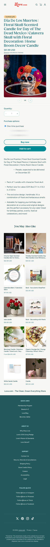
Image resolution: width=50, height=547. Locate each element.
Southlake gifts (10, 17)
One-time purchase (15, 126)
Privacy (29, 530)
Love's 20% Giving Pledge (25, 434)
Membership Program (25, 405)
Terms (35, 530)
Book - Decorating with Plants (36, 319)
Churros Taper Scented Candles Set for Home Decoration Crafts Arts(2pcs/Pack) (11, 257)
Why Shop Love (25, 431)
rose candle (8, 319)
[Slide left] (20, 100)
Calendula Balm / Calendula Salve (13, 289)
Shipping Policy (25, 464)
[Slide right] (30, 100)
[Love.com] (21, 4)
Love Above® (25, 442)
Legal (25, 479)
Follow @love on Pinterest (25, 496)
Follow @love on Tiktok (25, 500)
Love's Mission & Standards (25, 438)
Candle (28, 381)
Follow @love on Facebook (25, 504)
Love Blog (25, 413)
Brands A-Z (25, 409)
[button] (5, 5)
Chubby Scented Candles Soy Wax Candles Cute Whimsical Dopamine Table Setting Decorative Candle (36, 257)
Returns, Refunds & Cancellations (25, 460)
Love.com (22, 530)
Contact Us (25, 456)
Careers (25, 471)
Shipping (6, 52)
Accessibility (25, 475)
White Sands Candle (10, 381)
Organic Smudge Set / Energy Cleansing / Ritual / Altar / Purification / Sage (36, 350)
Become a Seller (25, 417)
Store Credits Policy (25, 467)
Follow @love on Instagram (25, 493)
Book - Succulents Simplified (35, 288)
